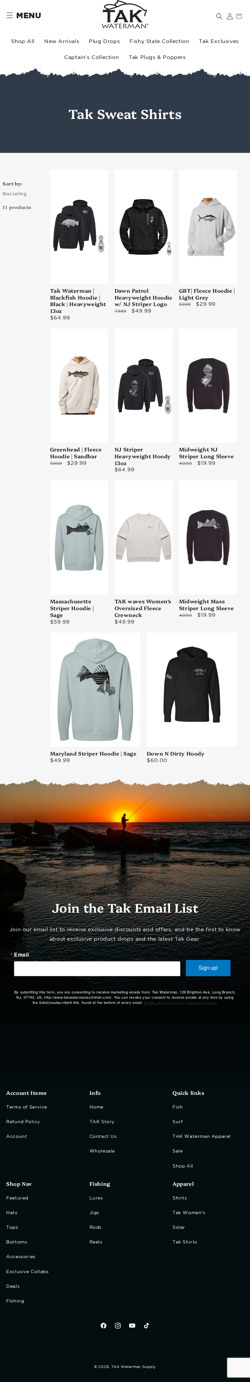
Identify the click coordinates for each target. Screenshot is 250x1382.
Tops (12, 1227)
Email (21, 954)
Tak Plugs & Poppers (157, 57)
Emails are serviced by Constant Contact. (180, 1002)
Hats (11, 1213)
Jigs (94, 1213)
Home (97, 1107)
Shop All (23, 41)
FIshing (15, 1301)
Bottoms (16, 1242)
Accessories (20, 1257)
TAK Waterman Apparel (202, 1137)
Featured (17, 1198)
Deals (13, 1286)
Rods (96, 1227)
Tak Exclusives (219, 41)
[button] (219, 16)
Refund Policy (23, 1122)
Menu (28, 16)
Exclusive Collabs (27, 1272)
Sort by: (12, 183)
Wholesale (102, 1151)
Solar (179, 1227)
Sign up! (208, 968)
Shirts (180, 1198)
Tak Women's (189, 1213)
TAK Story (102, 1122)
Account (16, 1137)
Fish (178, 1107)
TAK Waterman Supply (133, 1367)
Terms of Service (26, 1107)
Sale (178, 1151)
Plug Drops (104, 41)
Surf (178, 1122)
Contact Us (103, 1137)
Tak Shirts (185, 1242)
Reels (96, 1242)
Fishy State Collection (159, 41)
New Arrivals (61, 41)
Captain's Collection (91, 57)
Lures (96, 1198)
